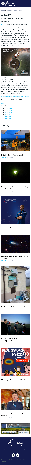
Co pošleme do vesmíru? (9, 228)
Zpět (2, 103)
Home (3, 10)
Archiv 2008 (8, 112)
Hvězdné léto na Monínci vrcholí (12, 155)
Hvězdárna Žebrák (11, 10)
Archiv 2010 (8, 108)
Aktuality (20, 10)
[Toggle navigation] (3, 3)
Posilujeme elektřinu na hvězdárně (13, 307)
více (28, 126)
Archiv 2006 (8, 116)
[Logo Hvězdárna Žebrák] (10, 3)
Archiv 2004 (8, 120)
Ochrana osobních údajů (11, 450)
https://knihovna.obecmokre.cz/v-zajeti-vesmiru (15, 96)
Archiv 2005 (8, 118)
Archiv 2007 (8, 114)
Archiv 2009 (8, 110)
